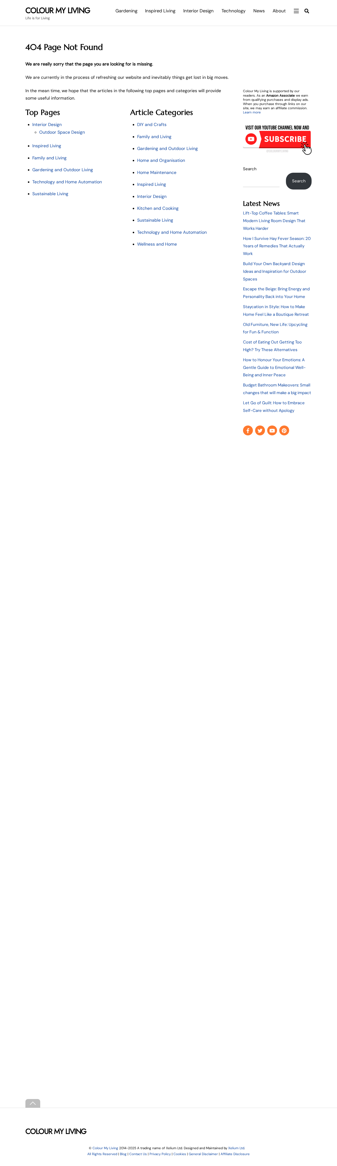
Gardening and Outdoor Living (62, 169)
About (279, 11)
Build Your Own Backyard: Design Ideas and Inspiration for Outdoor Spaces (274, 271)
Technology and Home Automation (67, 182)
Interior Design (198, 11)
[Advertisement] (277, 520)
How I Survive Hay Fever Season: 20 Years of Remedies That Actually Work (277, 246)
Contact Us (138, 1154)
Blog (123, 1154)
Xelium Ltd (236, 1148)
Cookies (179, 1154)
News (259, 11)
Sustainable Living (50, 193)
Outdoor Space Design (62, 132)
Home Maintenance (156, 172)
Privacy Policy (160, 1154)
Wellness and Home (157, 244)
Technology (233, 11)
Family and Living (49, 158)
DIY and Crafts (152, 124)
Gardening (126, 11)
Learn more (252, 112)
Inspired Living (160, 11)
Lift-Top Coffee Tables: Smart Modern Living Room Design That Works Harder (274, 220)
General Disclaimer (203, 1154)
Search (250, 168)
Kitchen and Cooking (158, 208)
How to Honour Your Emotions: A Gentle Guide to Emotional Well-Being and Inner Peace (274, 367)
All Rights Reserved (102, 1154)
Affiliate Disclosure (235, 1154)
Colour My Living (105, 1148)
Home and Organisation (161, 160)
